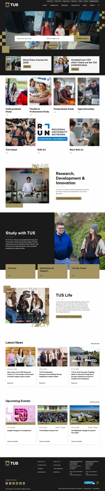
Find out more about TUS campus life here (69, 316)
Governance (42, 472)
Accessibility (95, 488)
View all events (94, 402)
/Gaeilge (94, 1)
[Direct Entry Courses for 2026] (13, 63)
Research (65, 5)
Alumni (86, 1)
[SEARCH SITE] (98, 5)
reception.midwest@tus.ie (91, 474)
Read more (10, 383)
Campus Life (54, 5)
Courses (40, 468)
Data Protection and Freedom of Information (70, 488)
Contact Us (50, 1)
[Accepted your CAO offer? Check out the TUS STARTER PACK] (61, 64)
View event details (12, 441)
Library (80, 1)
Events (92, 5)
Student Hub (66, 1)
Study (45, 5)
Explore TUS (75, 5)
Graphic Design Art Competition (19, 430)
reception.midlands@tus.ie (76, 474)
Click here (27, 66)
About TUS (58, 1)
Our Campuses (58, 468)
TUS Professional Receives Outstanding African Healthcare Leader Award (50, 374)
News (84, 5)
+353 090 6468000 (77, 471)
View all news (95, 343)
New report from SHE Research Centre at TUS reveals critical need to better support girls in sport (20, 374)
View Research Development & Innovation (68, 198)
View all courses (52, 45)
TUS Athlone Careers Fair (48, 430)
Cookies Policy (87, 488)
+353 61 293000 (93, 471)
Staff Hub (74, 1)
